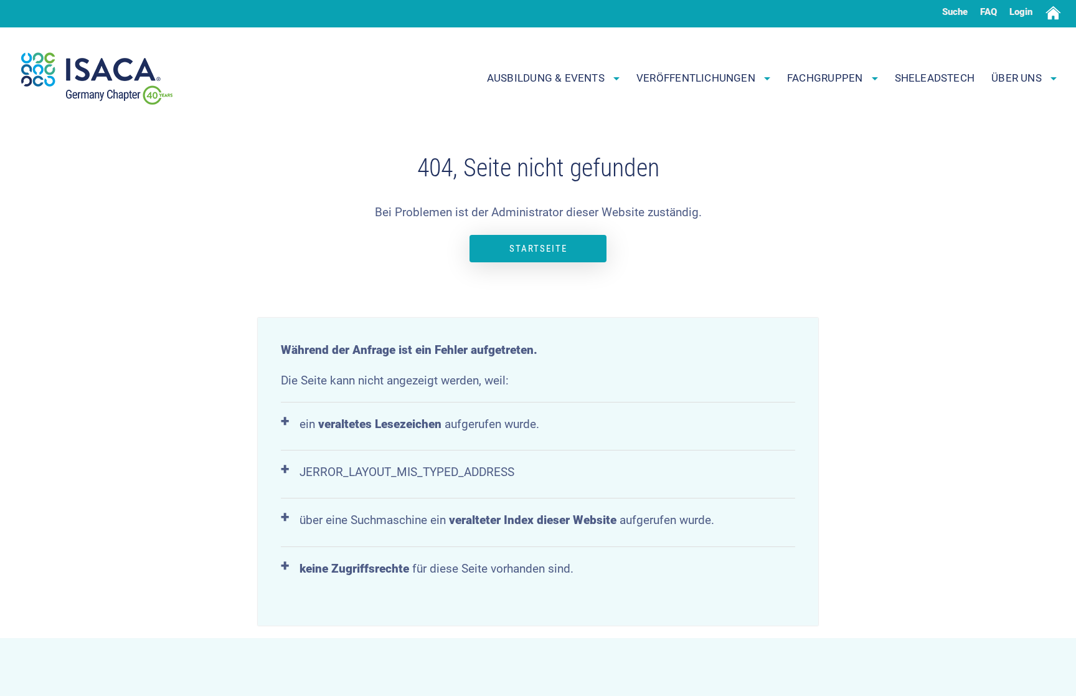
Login (1020, 11)
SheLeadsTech (935, 78)
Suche (955, 11)
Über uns (1017, 78)
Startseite (538, 248)
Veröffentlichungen (697, 78)
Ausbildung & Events (547, 78)
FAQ (988, 11)
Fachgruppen (826, 78)
